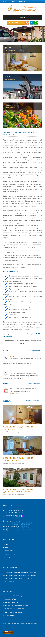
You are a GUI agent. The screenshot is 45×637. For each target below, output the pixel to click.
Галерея (12, 1)
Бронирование (9, 554)
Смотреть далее (10, 50)
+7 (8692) (11, 521)
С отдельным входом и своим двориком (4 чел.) (20, 572)
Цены (6, 547)
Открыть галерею (25, 415)
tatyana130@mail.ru (12, 526)
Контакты (22, 1)
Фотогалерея (8, 550)
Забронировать (17, 22)
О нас (5, 1)
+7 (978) (11, 515)
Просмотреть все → (35, 350)
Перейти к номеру (20, 415)
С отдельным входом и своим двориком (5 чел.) (20, 575)
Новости (6, 383)
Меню (22, 17)
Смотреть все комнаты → (33, 400)
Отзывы (6, 351)
